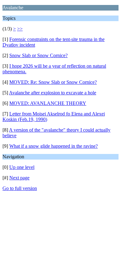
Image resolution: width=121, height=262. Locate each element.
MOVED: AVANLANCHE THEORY (47, 103)
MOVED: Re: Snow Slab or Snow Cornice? (53, 82)
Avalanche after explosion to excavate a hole (52, 92)
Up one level (21, 167)
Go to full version (19, 188)
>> (20, 28)
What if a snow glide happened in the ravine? (53, 146)
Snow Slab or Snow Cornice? (38, 55)
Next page (19, 177)
